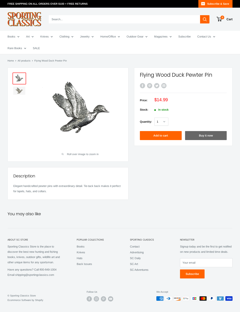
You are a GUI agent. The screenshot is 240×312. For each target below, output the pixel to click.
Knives (44, 36)
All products (24, 60)
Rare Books (15, 48)
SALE (36, 48)
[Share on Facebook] (142, 85)
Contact (135, 246)
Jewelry (85, 36)
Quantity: (146, 121)
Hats (79, 258)
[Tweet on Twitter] (156, 85)
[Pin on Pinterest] (149, 85)
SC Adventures (139, 269)
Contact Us (204, 36)
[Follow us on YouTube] (110, 299)
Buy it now (206, 135)
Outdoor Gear (135, 36)
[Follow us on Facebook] (89, 299)
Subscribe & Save (218, 3)
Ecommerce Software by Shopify (25, 300)
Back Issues (84, 264)
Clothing (64, 36)
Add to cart (160, 135)
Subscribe (184, 36)
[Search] (204, 19)
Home (11, 60)
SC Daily (135, 258)
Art (28, 36)
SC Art (134, 264)
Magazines (161, 36)
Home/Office (108, 36)
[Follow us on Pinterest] (103, 299)
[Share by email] (163, 85)
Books (11, 36)
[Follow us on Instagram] (96, 299)
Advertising (137, 252)
